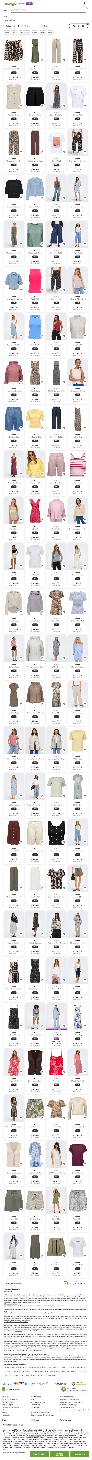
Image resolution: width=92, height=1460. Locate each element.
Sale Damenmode (50, 1375)
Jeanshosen (49, 1371)
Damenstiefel (40, 1343)
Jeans (58, 1295)
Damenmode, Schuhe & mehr (66, 1371)
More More (7, 1375)
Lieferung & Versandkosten (69, 1400)
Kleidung (7, 1371)
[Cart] (21, 60)
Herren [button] (42, 32)
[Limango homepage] (10, 3)
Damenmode (81, 1367)
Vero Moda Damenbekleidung (14, 1367)
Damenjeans (16, 1371)
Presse (4, 1412)
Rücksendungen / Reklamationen (71, 1402)
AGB (32, 1400)
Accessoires (71, 1329)
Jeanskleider (27, 1371)
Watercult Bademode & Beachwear (38, 1367)
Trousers (81, 1371)
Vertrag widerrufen (67, 1407)
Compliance (35, 1407)
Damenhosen (37, 1375)
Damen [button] (7, 32)
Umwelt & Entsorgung (68, 1405)
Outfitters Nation (20, 1350)
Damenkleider (38, 1371)
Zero (13, 1350)
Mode (47, 1359)
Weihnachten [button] (24, 32)
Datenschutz (35, 1405)
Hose (15, 1304)
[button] (13, 26)
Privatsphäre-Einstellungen (40, 1412)
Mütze (57, 1343)
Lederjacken (36, 1329)
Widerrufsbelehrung (38, 1402)
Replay (31, 1350)
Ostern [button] (34, 32)
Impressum (35, 1410)
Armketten (18, 1331)
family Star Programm (9, 1400)
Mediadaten (6, 1415)
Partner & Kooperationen (10, 1407)
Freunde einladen (8, 1402)
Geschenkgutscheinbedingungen (42, 1415)
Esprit (9, 1350)
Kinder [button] (50, 32)
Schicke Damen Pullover (21, 1375)
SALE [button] (15, 32)
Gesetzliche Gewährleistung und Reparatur (75, 1410)
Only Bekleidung (59, 1367)
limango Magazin (8, 1405)
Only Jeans (70, 1367)
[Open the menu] (5, 10)
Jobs (3, 1410)
